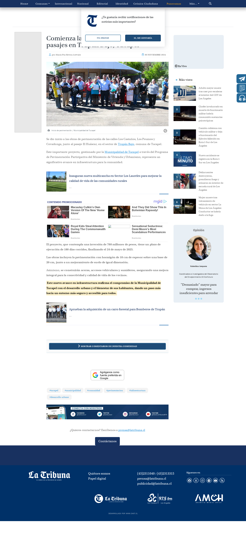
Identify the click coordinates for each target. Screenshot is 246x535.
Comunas (41, 3)
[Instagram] (132, 414)
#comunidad (93, 390)
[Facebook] (83, 414)
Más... (193, 3)
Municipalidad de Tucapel (122, 152)
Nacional (83, 3)
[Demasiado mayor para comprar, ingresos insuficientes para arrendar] (198, 248)
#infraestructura (137, 390)
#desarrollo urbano (59, 397)
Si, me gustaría (143, 38)
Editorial (102, 3)
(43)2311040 (146, 473)
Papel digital (97, 478)
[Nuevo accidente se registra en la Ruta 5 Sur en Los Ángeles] (186, 158)
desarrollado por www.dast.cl (123, 513)
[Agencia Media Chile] (208, 498)
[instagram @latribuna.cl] (202, 480)
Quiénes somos (99, 473)
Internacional (63, 3)
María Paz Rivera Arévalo (68, 55)
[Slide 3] (201, 298)
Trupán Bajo (126, 144)
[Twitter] (107, 414)
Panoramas (174, 3)
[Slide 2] (198, 298)
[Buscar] (217, 3)
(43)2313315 (165, 473)
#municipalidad (73, 390)
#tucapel (54, 390)
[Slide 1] (196, 298)
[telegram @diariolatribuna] (209, 480)
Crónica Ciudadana (145, 3)
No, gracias (103, 38)
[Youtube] (156, 414)
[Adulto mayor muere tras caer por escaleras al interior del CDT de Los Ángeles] (186, 92)
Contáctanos (107, 441)
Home (24, 3)
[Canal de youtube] (215, 480)
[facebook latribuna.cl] (189, 480)
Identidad (122, 3)
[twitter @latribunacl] (195, 480)
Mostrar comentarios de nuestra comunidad (109, 346)
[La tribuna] (49, 476)
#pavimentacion (114, 390)
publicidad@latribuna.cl (154, 483)
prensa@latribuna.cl (131, 430)
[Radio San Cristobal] (159, 498)
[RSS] (222, 480)
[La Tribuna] (110, 498)
